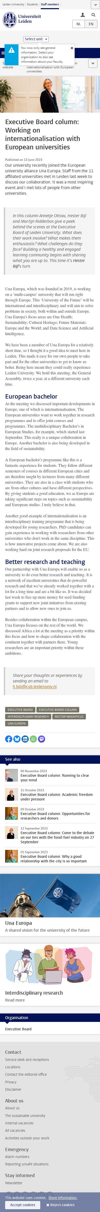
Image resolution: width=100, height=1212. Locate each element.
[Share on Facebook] (8, 739)
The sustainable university (25, 1115)
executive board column (58, 710)
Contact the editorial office (26, 1074)
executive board (20, 710)
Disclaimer (13, 1089)
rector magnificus (69, 717)
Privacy (10, 1082)
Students (32, 4)
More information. (62, 1197)
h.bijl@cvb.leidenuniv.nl (35, 686)
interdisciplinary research (28, 717)
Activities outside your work (27, 1138)
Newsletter (13, 1183)
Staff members (50, 4)
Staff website (8, 65)
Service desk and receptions (27, 1059)
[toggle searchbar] (93, 14)
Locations (12, 1067)
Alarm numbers (17, 1156)
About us (12, 1108)
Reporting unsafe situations (26, 1164)
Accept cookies (22, 1205)
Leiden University (13, 4)
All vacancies (15, 1130)
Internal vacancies (19, 1123)
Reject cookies (62, 1205)
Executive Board (18, 1029)
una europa (17, 724)
